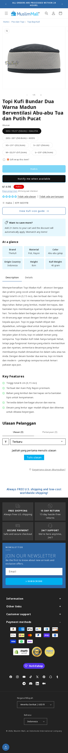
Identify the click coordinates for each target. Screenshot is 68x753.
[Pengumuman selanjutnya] (62, 4)
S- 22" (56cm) (43, 146)
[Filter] (5, 442)
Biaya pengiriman (9, 191)
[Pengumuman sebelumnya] (5, 4)
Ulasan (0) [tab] (18, 432)
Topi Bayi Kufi (33, 21)
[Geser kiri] (27, 95)
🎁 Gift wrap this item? (18, 159)
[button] (6, 13)
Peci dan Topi (18, 21)
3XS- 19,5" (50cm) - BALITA (23, 131)
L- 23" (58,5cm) (45, 153)
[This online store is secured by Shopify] (21, 654)
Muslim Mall (19, 731)
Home (6, 21)
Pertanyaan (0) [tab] (49, 432)
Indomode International (41, 731)
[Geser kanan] (40, 95)
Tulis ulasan (34, 457)
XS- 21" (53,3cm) (17, 146)
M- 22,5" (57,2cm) (18, 153)
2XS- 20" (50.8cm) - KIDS (22, 138)
